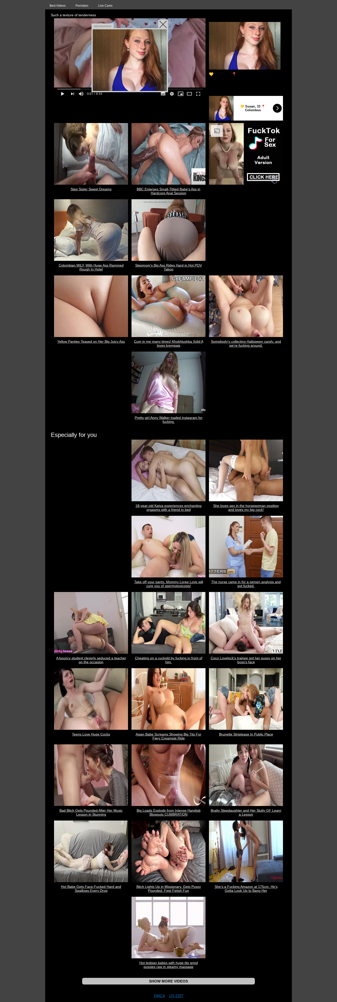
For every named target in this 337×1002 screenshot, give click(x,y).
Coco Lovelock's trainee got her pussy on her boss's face (246, 660)
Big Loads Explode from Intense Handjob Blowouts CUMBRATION (169, 812)
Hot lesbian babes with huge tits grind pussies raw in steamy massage (168, 965)
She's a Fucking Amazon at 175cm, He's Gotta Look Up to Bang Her (246, 889)
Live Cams (105, 5)
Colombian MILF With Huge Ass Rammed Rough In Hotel (91, 267)
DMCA (159, 996)
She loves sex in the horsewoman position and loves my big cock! (246, 508)
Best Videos (58, 5)
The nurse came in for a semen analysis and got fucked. (246, 584)
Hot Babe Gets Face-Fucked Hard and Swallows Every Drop (91, 889)
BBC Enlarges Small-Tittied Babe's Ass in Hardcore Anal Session (168, 191)
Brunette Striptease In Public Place (246, 734)
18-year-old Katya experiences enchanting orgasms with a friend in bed (168, 508)
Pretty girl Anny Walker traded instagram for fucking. (169, 420)
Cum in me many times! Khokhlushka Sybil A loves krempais (168, 343)
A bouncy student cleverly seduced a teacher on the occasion (91, 660)
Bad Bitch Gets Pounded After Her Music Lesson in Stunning (91, 812)
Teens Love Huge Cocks (91, 734)
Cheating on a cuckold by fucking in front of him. (168, 660)
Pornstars (81, 5)
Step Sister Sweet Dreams (91, 189)
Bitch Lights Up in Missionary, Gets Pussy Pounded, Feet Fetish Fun (168, 889)
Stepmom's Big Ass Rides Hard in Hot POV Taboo (168, 267)
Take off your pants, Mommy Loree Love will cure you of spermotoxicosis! (168, 584)
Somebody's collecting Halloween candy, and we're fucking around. (246, 343)
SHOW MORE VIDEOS (168, 981)
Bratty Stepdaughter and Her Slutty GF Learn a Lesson (246, 812)
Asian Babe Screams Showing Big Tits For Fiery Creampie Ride (168, 736)
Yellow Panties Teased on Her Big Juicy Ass (91, 341)
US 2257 (176, 996)
